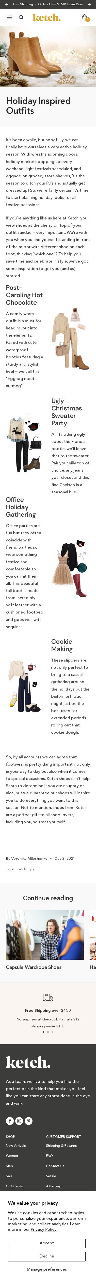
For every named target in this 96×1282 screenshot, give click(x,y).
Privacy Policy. (44, 1230)
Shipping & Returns (61, 1146)
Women (12, 1156)
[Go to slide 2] (48, 1032)
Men (9, 1166)
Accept (47, 1243)
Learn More (75, 4)
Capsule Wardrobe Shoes (33, 967)
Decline (47, 1256)
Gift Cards (14, 1186)
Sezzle (51, 1176)
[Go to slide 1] (43, 1032)
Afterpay (53, 1186)
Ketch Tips (25, 869)
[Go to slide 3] (52, 1032)
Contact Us (55, 1166)
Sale (9, 1176)
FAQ (49, 1156)
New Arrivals (16, 1146)
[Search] (21, 17)
